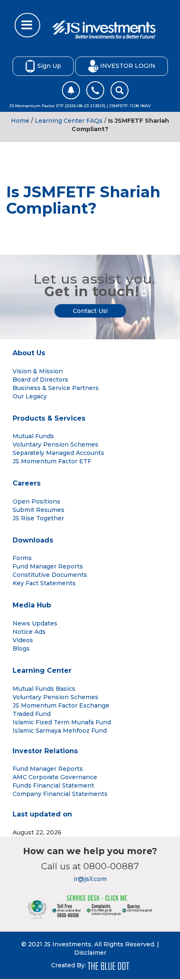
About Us (29, 353)
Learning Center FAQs (69, 120)
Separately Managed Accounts (58, 453)
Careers (27, 483)
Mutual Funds (33, 436)
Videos (23, 640)
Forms (22, 558)
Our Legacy (30, 396)
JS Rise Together (38, 518)
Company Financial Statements (60, 794)
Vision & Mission (38, 371)
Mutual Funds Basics (44, 688)
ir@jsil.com (90, 879)
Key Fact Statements (44, 583)
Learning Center (42, 670)
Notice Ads (29, 631)
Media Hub (32, 605)
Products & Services (49, 418)
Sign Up (49, 65)
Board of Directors (40, 379)
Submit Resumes (38, 510)
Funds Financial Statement (53, 785)
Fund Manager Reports (48, 566)
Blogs (21, 648)
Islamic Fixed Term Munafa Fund (62, 722)
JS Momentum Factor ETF (52, 461)
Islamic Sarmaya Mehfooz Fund (60, 730)
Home (20, 120)
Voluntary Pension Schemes (55, 444)
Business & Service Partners (56, 388)
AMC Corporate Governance (55, 777)
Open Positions (36, 501)
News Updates (35, 623)
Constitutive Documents (50, 575)
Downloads (33, 540)
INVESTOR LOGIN (127, 65)
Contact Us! (90, 311)
